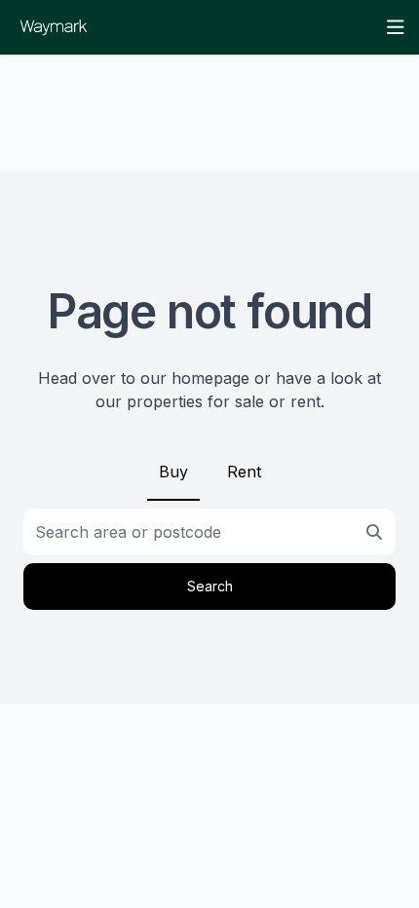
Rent (244, 471)
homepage (210, 378)
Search (210, 586)
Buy (173, 471)
